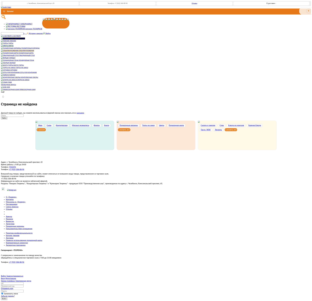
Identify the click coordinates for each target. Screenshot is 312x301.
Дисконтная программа (15, 245)
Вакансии (10, 221)
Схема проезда (12, 207)
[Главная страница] (3, 97)
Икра (40, 125)
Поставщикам (11, 204)
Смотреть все (124, 130)
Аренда (9, 217)
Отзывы (194, 3)
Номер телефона (8, 281)
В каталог (41, 130)
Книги (106, 125)
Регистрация (10, 279)
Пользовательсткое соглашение (19, 229)
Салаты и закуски (208, 125)
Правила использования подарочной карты (24, 240)
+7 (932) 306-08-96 (16, 170)
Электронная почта (23, 281)
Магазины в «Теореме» (16, 202)
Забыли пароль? (8, 296)
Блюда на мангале (236, 125)
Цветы (161, 125)
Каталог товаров (12, 236)
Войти (3, 276)
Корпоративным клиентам (17, 243)
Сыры (49, 125)
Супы (222, 125)
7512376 (12, 167)
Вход (3, 279)
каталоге (80, 113)
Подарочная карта (176, 125)
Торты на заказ (148, 125)
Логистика (10, 224)
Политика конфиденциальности (19, 233)
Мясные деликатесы (80, 125)
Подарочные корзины (129, 125)
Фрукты (97, 125)
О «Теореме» (11, 197)
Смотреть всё (230, 130)
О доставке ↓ (271, 3)
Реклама (9, 219)
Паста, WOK (205, 130)
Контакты (10, 200)
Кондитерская (62, 125)
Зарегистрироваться (14, 276)
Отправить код (7, 289)
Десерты (218, 130)
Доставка (9, 238)
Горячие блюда (254, 125)
